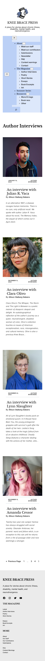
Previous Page (13, 561)
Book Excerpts (7, 623)
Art (4, 625)
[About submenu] (24, 43)
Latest (5, 609)
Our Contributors (8, 641)
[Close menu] (14, 38)
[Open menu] (7, 74)
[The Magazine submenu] (31, 69)
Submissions (7, 643)
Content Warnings (8, 650)
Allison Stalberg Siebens (19, 197)
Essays (5, 621)
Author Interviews (32, 181)
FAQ (4, 648)
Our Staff (6, 638)
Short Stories (7, 616)
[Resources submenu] (27, 94)
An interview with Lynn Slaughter (21, 404)
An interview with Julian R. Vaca (21, 192)
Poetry (5, 614)
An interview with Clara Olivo (21, 292)
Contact (5, 652)
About (5, 636)
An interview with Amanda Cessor (21, 511)
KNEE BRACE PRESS (22, 22)
